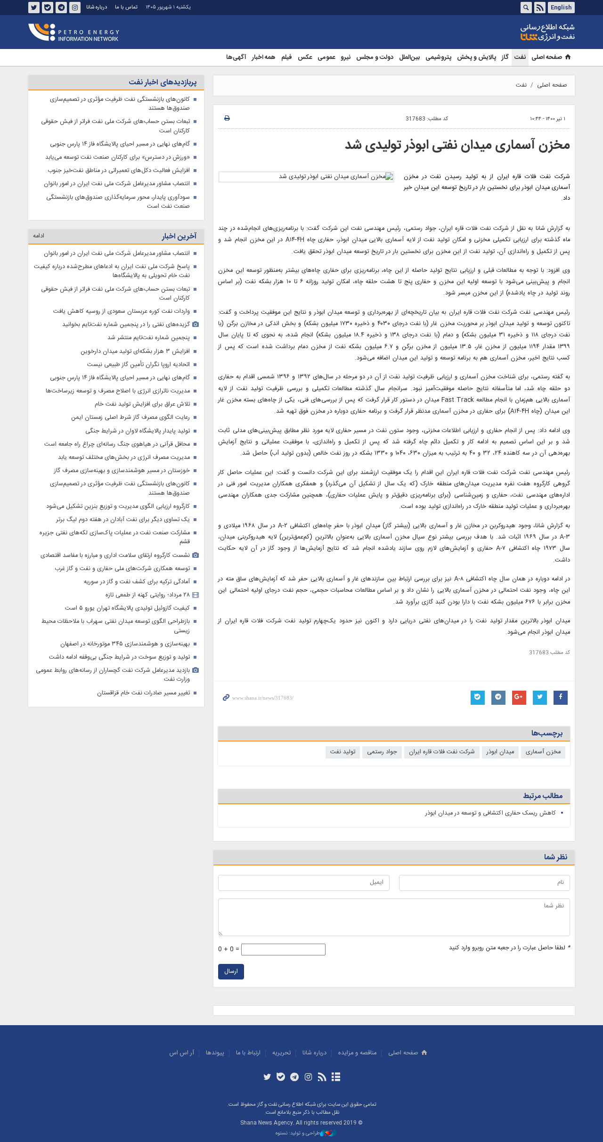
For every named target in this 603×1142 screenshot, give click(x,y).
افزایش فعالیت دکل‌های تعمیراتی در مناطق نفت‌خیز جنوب (119, 170)
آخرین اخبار (179, 236)
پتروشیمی (438, 57)
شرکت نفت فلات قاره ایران (442, 752)
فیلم (286, 57)
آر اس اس (182, 1053)
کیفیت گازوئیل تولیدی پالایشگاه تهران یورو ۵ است (127, 608)
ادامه (38, 236)
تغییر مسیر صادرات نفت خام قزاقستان (143, 693)
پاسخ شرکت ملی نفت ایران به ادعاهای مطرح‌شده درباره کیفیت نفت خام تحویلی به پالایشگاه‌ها (112, 271)
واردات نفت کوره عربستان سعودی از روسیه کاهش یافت (121, 311)
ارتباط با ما (248, 1053)
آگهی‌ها (236, 57)
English (561, 7)
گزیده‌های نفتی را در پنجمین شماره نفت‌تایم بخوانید (126, 324)
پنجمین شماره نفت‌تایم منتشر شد (148, 338)
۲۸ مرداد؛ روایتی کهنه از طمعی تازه (148, 595)
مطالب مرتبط (542, 796)
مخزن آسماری (543, 752)
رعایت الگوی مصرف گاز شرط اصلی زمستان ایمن (130, 417)
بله (47, 7)
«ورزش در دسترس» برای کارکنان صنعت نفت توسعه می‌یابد (117, 157)
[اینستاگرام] (308, 1078)
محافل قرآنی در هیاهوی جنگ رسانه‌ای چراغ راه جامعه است (117, 444)
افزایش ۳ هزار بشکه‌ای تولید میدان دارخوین (135, 351)
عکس (305, 57)
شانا (515, 32)
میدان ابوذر (500, 752)
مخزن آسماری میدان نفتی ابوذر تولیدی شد (457, 145)
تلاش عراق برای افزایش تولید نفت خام (142, 404)
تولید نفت (342, 752)
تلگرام (61, 7)
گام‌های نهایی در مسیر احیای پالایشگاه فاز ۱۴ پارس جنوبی (120, 144)
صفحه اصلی (546, 57)
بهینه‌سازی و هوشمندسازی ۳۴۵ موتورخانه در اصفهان (125, 644)
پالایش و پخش (476, 57)
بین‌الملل (409, 57)
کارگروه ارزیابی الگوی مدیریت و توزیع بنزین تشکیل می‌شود (118, 506)
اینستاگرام (75, 7)
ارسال (231, 972)
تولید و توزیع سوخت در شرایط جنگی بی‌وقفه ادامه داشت (119, 657)
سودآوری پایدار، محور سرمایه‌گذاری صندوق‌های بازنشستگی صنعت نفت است (118, 202)
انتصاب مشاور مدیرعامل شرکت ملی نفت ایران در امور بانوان (117, 183)
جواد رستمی (382, 752)
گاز (505, 57)
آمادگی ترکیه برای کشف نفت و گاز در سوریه (137, 582)
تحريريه (281, 1053)
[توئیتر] (267, 1078)
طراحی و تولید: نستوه (298, 1134)
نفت (520, 57)
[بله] (281, 1078)
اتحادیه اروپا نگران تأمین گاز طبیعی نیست (138, 364)
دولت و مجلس (374, 57)
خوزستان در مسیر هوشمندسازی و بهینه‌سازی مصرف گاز (122, 470)
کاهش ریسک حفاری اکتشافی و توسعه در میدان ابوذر (490, 813)
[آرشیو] (336, 1078)
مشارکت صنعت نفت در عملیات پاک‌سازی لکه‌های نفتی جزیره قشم (115, 538)
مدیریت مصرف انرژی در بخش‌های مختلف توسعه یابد (124, 457)
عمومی (326, 57)
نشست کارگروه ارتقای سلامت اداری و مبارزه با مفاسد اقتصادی (115, 555)
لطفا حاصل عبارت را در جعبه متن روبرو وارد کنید (509, 948)
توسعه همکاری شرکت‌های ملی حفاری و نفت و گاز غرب (122, 568)
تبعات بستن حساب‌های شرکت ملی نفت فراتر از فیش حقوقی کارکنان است (115, 126)
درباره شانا (96, 7)
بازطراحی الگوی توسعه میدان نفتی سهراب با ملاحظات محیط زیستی (115, 626)
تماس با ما (126, 7)
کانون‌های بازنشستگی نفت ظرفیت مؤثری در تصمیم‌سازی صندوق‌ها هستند (120, 104)
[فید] (322, 1078)
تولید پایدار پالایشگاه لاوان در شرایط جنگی (137, 431)
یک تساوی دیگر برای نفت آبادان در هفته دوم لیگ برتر (123, 519)
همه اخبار (264, 57)
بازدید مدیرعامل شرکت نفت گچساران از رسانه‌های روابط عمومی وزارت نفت (113, 675)
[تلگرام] (295, 1078)
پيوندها (215, 1053)
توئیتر (34, 7)
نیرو (345, 57)
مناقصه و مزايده (357, 1053)
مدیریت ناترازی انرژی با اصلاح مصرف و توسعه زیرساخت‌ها (118, 391)
